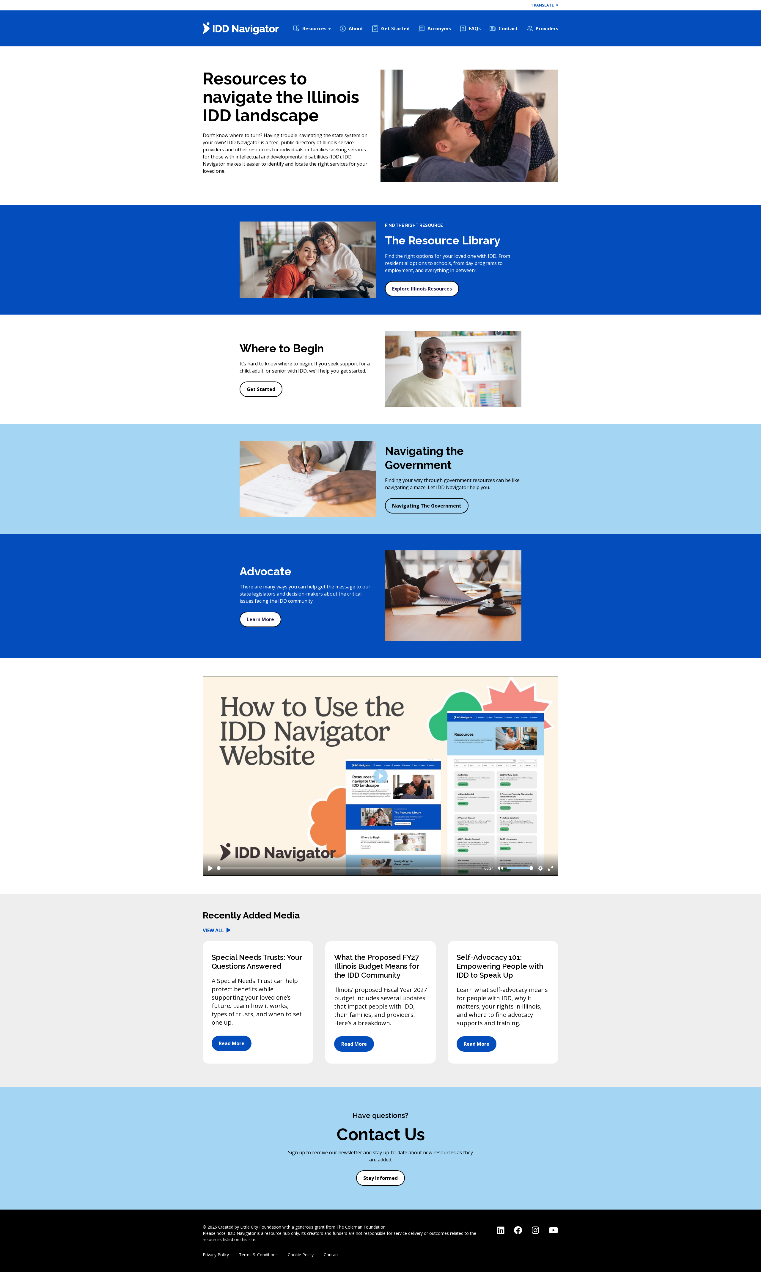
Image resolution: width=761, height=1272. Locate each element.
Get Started (395, 28)
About (356, 28)
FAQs (475, 28)
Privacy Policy (216, 1254)
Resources (314, 28)
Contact (508, 28)
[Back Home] (241, 28)
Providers (547, 28)
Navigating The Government (426, 505)
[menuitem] (312, 28)
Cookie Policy (301, 1254)
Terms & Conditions (258, 1254)
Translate (543, 5)
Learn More (260, 619)
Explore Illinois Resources (422, 288)
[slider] (349, 868)
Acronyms (439, 28)
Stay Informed (380, 1178)
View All (214, 930)
